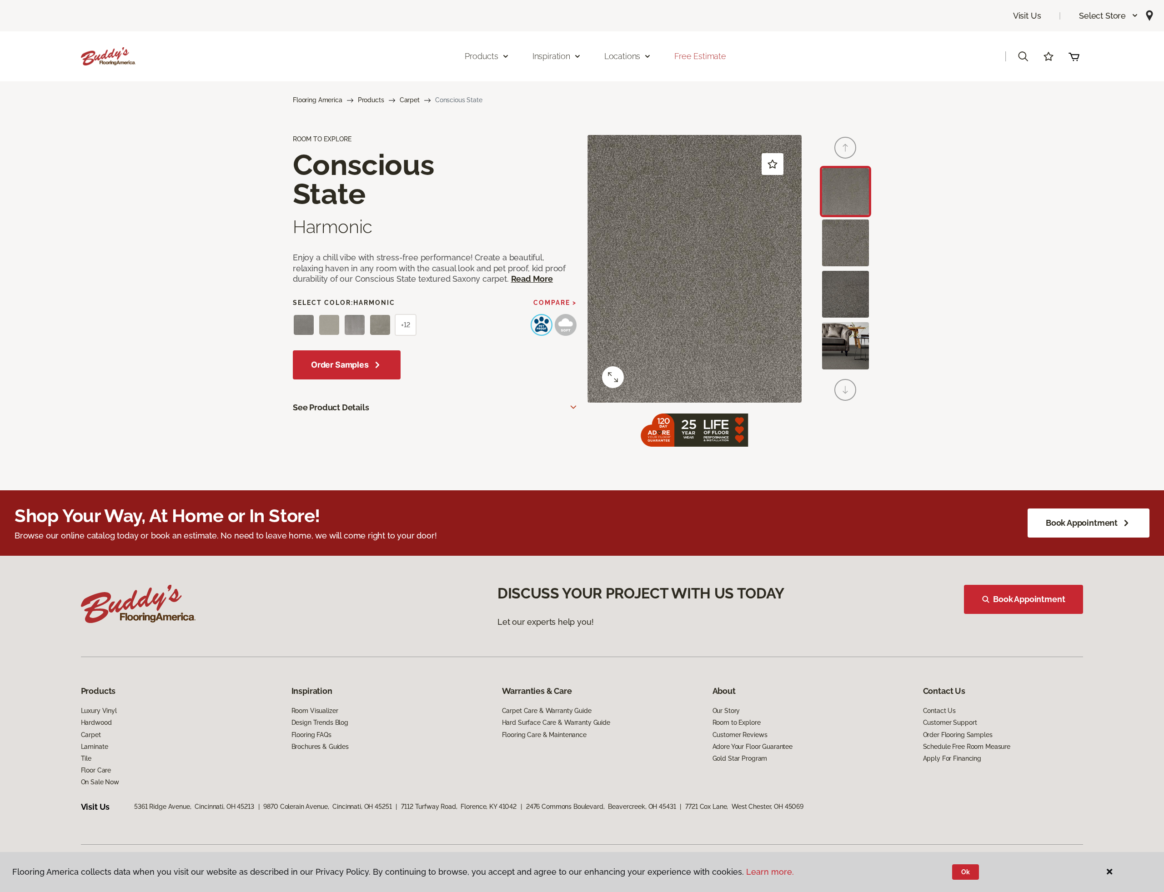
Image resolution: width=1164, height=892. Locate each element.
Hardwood (96, 722)
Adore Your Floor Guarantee (752, 746)
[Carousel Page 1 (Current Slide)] (845, 191)
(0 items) (1074, 56)
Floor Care (96, 770)
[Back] (845, 148)
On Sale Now (100, 782)
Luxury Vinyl (99, 710)
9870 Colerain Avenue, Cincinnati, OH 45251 (327, 806)
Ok (965, 872)
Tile (86, 758)
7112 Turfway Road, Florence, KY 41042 (459, 806)
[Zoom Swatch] (613, 377)
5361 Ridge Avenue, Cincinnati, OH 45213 (194, 806)
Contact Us (939, 710)
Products (371, 100)
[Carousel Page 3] (845, 294)
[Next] (845, 390)
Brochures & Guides (320, 746)
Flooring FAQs (311, 734)
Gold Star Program (740, 758)
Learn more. (770, 872)
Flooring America (317, 100)
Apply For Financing (952, 758)
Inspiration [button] (551, 56)
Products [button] (481, 56)
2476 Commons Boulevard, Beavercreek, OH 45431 (601, 806)
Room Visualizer (314, 710)
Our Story (726, 710)
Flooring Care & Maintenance (544, 734)
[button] (1109, 15)
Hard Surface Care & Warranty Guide (556, 722)
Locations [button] (622, 56)
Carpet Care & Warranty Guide (547, 710)
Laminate (94, 746)
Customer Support (950, 722)
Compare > (555, 302)
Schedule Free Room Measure (966, 746)
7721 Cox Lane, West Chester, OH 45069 (744, 806)
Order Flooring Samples (958, 734)
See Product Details (331, 407)
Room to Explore (736, 722)
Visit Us (1027, 15)
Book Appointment (1082, 523)
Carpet (410, 100)
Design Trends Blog (319, 722)
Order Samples (340, 364)
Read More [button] (532, 279)
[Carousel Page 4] (845, 345)
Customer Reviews (740, 734)
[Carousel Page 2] (845, 243)
